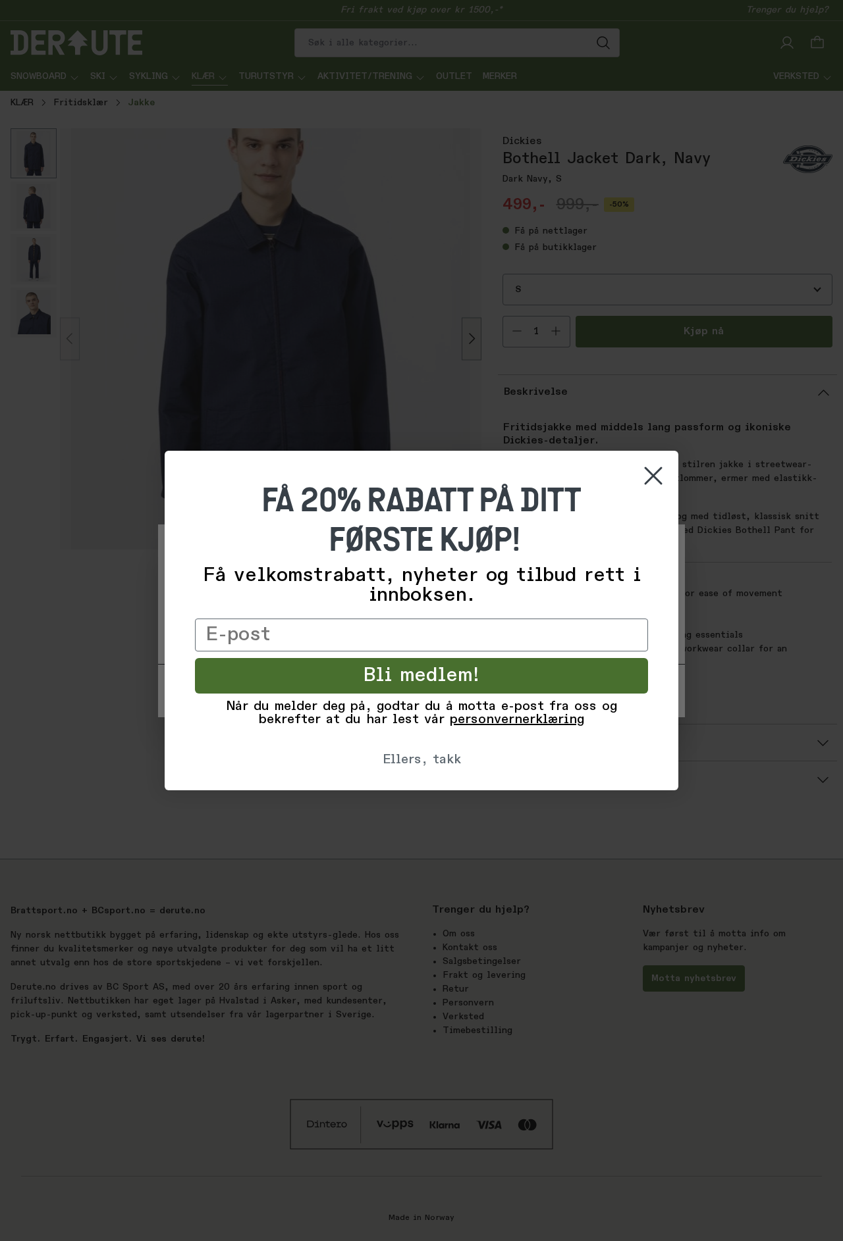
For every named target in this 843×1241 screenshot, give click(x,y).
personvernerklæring (517, 719)
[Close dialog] (653, 475)
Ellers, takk (422, 760)
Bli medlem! (422, 676)
